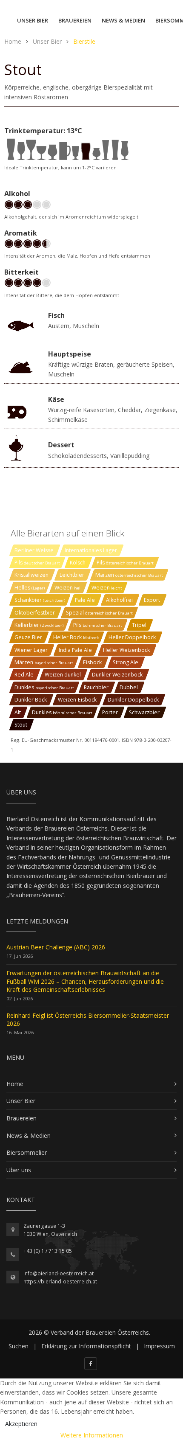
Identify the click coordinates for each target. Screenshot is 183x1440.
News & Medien (123, 20)
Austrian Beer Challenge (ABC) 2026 (55, 947)
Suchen (19, 1346)
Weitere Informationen (91, 1435)
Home (14, 1084)
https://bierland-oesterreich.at (60, 1281)
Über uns (18, 1170)
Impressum (159, 1346)
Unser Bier (32, 20)
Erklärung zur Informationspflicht (86, 1346)
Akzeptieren (21, 1424)
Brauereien (75, 20)
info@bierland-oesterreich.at (58, 1273)
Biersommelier (26, 1152)
